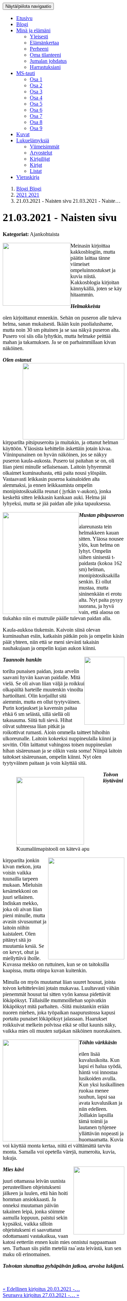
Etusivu (24, 18)
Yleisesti (39, 36)
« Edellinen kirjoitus (41, 1289)
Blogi (22, 24)
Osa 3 (36, 91)
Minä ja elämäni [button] (33, 30)
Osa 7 (36, 116)
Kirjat (36, 165)
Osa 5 (36, 104)
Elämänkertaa (44, 43)
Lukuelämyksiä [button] (32, 140)
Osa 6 (36, 110)
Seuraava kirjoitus (41, 1295)
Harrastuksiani (45, 67)
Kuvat (22, 134)
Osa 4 (36, 98)
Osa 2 (36, 85)
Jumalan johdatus (48, 61)
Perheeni (39, 49)
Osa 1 (36, 79)
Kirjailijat (40, 159)
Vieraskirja (27, 177)
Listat (36, 171)
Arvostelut (41, 153)
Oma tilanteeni (45, 55)
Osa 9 (36, 128)
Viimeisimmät (44, 146)
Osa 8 (36, 122)
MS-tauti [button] (25, 73)
